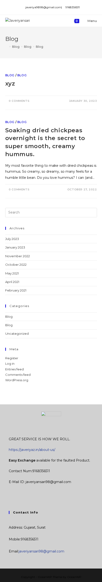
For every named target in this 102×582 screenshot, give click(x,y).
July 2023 (12, 239)
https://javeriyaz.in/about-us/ (32, 450)
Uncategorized (17, 333)
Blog (9, 75)
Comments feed (18, 375)
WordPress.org (16, 380)
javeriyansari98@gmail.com (41, 551)
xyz (10, 83)
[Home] (6, 46)
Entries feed (14, 369)
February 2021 (15, 290)
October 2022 (16, 264)
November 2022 (17, 256)
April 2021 (12, 282)
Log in (9, 363)
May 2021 (12, 273)
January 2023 (15, 247)
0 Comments (19, 101)
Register (11, 358)
